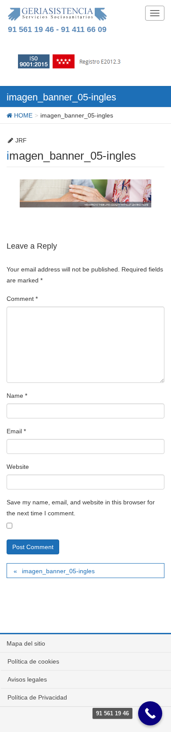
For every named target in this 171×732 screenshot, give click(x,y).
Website (18, 466)
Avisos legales (27, 679)
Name (17, 395)
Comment (22, 298)
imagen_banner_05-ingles (58, 571)
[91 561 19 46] (150, 713)
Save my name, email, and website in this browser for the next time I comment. (81, 508)
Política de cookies (33, 661)
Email (16, 431)
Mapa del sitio (26, 643)
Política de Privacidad (37, 697)
